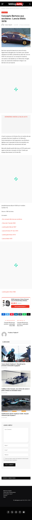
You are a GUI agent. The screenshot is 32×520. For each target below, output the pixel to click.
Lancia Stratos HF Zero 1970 (10, 231)
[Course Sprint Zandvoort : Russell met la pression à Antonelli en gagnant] (16, 354)
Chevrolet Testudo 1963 (9, 223)
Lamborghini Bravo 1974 (9, 234)
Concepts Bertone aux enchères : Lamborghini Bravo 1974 (22, 324)
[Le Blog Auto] (16, 4)
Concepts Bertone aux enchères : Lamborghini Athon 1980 (9, 324)
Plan (4, 497)
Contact (5, 495)
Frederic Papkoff (8, 24)
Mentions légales (7, 490)
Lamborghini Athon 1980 (9, 292)
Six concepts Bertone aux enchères (12, 219)
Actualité (4, 12)
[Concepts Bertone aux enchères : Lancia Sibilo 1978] (16, 37)
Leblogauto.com (18, 500)
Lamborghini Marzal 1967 (9, 227)
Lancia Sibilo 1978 (7, 238)
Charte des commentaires (9, 492)
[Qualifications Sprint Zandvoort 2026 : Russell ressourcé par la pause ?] (16, 403)
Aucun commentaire (25, 24)
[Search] (30, 4)
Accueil (3, 8)
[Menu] (2, 4)
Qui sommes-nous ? (8, 494)
